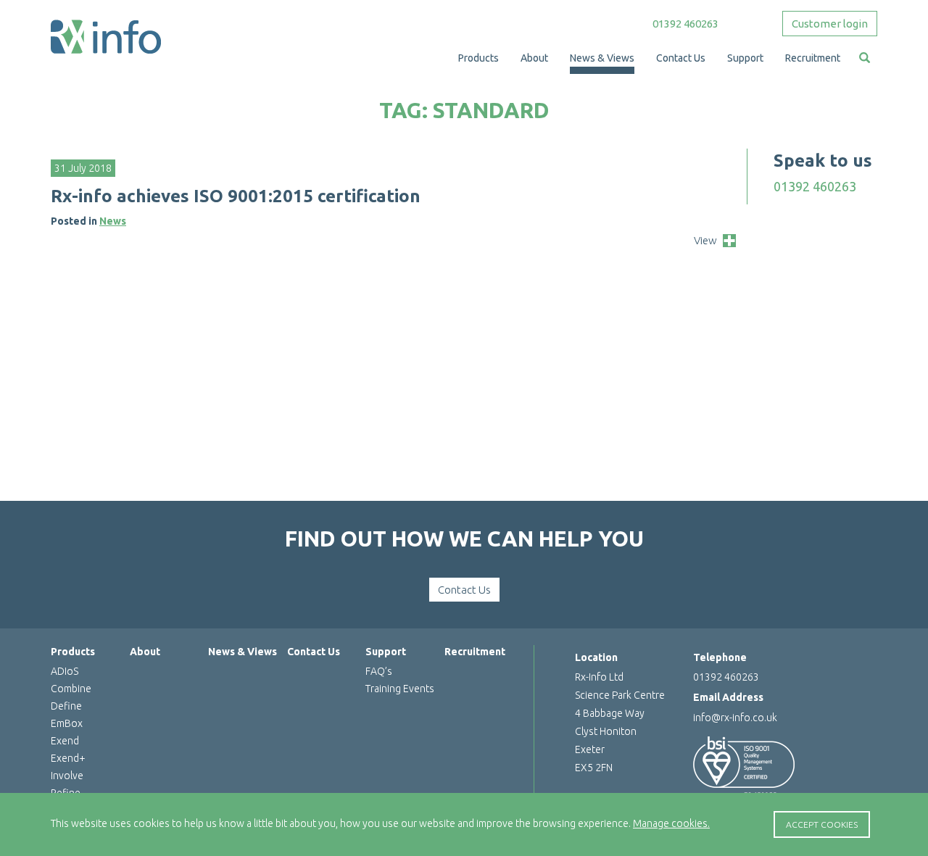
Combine (71, 688)
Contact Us (464, 589)
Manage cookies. (671, 823)
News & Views (242, 651)
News (112, 221)
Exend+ (68, 758)
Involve (67, 775)
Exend (65, 741)
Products (73, 651)
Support (385, 651)
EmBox (67, 723)
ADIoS (64, 671)
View (705, 240)
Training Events (399, 688)
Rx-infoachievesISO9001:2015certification (235, 196)
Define (66, 706)
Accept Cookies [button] (822, 824)
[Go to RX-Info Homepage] (106, 36)
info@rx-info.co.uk (735, 717)
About (145, 651)
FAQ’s (378, 671)
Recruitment (474, 651)
